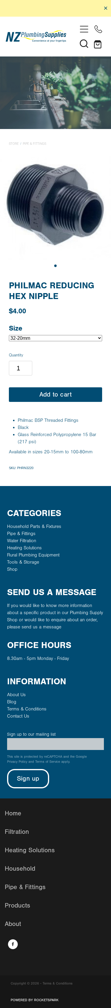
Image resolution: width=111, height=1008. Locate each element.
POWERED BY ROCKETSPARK (35, 1000)
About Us (16, 694)
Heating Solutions (24, 548)
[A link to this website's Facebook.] (13, 944)
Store (14, 144)
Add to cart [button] (55, 394)
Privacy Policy (17, 762)
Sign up (28, 778)
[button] (84, 43)
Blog (11, 702)
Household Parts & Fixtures (34, 526)
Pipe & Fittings (34, 144)
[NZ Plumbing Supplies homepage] (41, 36)
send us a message (41, 627)
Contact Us (18, 716)
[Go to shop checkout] (98, 43)
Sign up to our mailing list (31, 734)
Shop (12, 569)
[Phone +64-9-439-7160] (98, 29)
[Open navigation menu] (84, 29)
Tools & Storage (23, 562)
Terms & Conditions (26, 709)
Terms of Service (47, 762)
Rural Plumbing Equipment (33, 555)
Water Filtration (21, 540)
